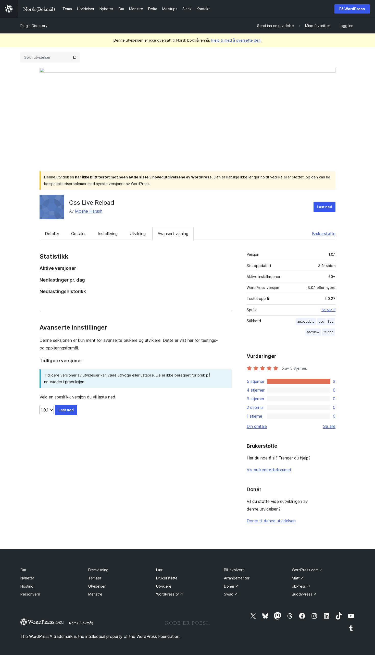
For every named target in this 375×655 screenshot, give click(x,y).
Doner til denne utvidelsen (271, 520)
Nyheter (27, 578)
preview (313, 332)
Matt (298, 578)
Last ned (324, 207)
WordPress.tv (169, 594)
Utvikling (138, 233)
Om (23, 570)
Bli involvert (234, 570)
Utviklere (163, 586)
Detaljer (52, 233)
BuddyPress (304, 594)
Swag (231, 594)
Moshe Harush (88, 211)
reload (328, 332)
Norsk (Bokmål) (81, 623)
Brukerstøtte (323, 233)
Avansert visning (173, 233)
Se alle (329, 426)
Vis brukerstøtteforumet (269, 469)
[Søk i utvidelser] (74, 57)
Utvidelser (97, 586)
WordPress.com (307, 570)
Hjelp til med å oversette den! (236, 40)
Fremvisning (98, 570)
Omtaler (78, 233)
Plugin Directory (33, 25)
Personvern (30, 594)
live (330, 321)
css (321, 321)
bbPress (301, 586)
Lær (159, 570)
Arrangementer (236, 578)
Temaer (94, 578)
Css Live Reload (91, 202)
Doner (231, 586)
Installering (108, 233)
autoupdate (306, 321)
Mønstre (95, 594)
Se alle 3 (328, 310)
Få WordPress (352, 9)
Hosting (26, 586)
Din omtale (257, 426)
